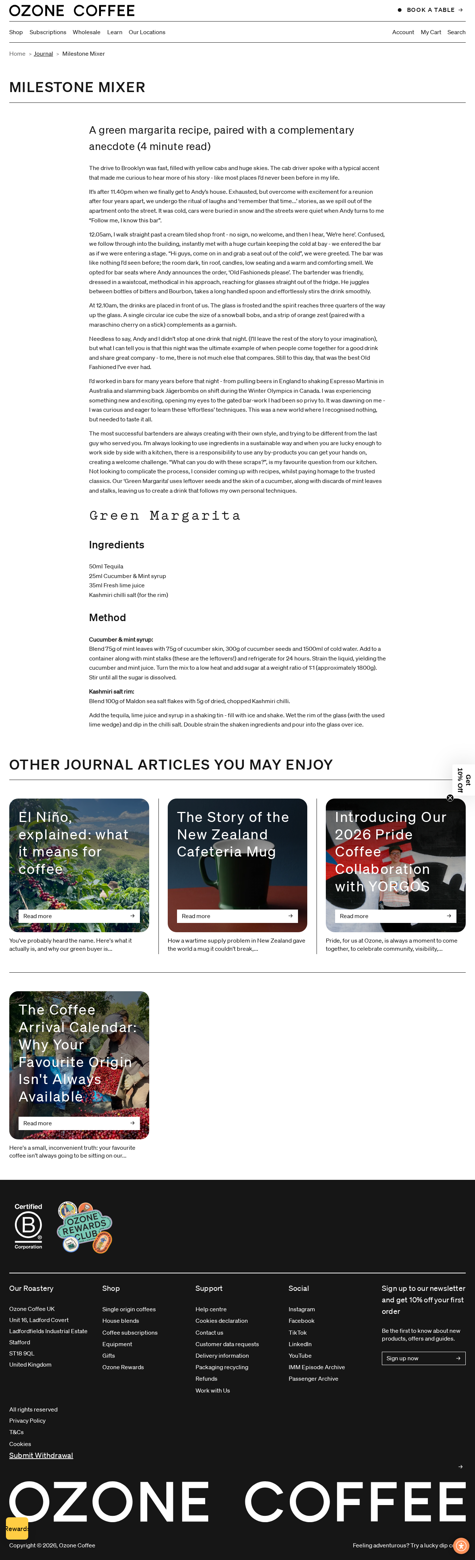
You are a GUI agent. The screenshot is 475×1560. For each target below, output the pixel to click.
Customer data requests (227, 1344)
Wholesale (87, 32)
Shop (16, 32)
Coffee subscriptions (130, 1332)
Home (17, 53)
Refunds (206, 1378)
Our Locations (147, 32)
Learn (114, 32)
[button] (463, 780)
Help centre (211, 1309)
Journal (43, 53)
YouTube (300, 1355)
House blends (120, 1320)
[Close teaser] (450, 798)
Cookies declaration (222, 1320)
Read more (37, 916)
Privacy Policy (27, 1420)
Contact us (209, 1332)
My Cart (431, 32)
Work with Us (213, 1390)
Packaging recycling (222, 1367)
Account (403, 32)
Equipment (117, 1344)
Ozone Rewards (123, 1367)
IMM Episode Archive (317, 1367)
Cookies (20, 1444)
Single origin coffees (129, 1309)
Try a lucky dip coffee (438, 1545)
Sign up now (403, 1358)
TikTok (298, 1332)
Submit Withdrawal (41, 1455)
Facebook (302, 1320)
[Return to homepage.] (237, 1502)
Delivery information (222, 1355)
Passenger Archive (313, 1378)
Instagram (302, 1309)
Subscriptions (48, 32)
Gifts (108, 1355)
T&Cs (16, 1432)
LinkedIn (300, 1344)
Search (457, 32)
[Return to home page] (71, 10)
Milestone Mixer (83, 53)
